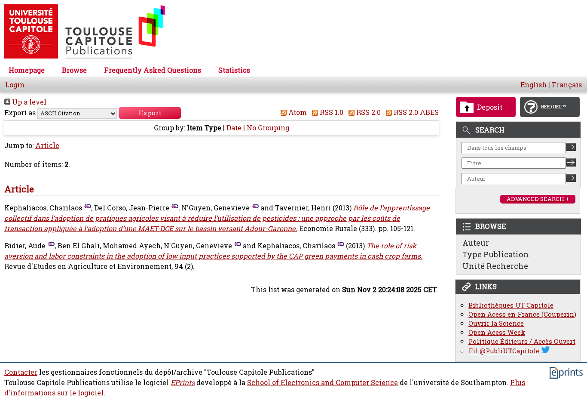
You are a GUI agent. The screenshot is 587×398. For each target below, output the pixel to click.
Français (567, 84)
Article (47, 145)
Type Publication (495, 254)
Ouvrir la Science (496, 323)
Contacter (20, 372)
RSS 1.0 (330, 112)
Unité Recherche (495, 266)
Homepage (27, 70)
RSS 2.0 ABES (415, 112)
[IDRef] (86, 208)
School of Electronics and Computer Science (322, 382)
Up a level (28, 102)
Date (234, 128)
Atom (297, 112)
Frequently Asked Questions (152, 70)
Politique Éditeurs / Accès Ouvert (521, 341)
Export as (20, 112)
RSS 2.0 (368, 112)
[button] (150, 113)
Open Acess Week (496, 332)
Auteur (475, 243)
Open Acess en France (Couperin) (522, 314)
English (533, 84)
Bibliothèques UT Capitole (510, 305)
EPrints (183, 382)
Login (14, 84)
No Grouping (268, 128)
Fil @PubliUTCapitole (503, 350)
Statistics (234, 70)
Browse (74, 70)
